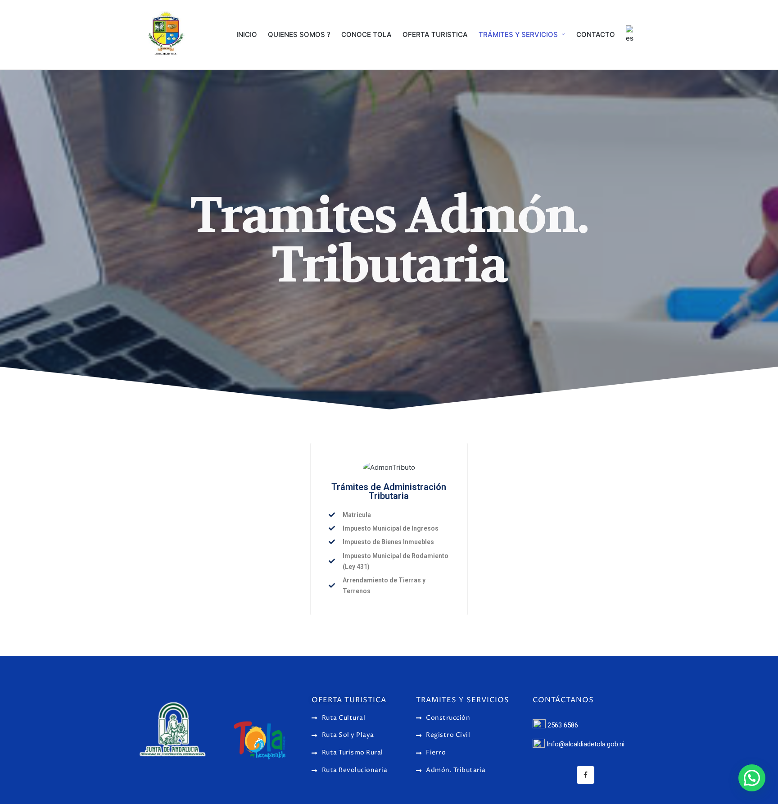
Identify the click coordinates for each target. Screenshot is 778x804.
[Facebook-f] (585, 775)
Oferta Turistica (349, 700)
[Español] (631, 34)
